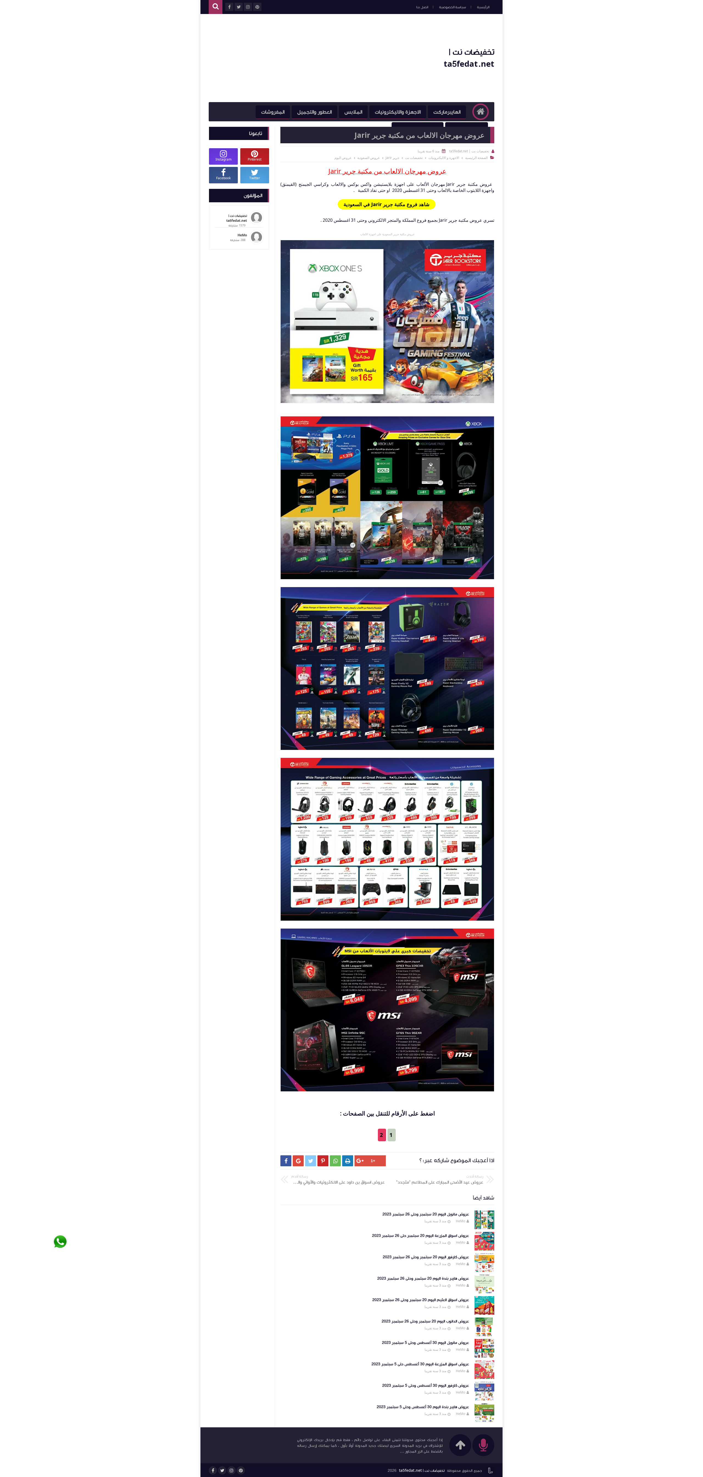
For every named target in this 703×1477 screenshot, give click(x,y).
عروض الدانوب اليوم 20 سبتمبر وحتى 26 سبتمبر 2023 (425, 1321)
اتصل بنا (422, 7)
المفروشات (272, 112)
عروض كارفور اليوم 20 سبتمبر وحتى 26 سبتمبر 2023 (426, 1257)
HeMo (460, 1221)
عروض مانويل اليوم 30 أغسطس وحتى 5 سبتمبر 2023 (425, 1343)
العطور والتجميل (314, 112)
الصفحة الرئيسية (476, 157)
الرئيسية (483, 7)
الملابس (353, 112)
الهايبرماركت (447, 112)
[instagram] (231, 1470)
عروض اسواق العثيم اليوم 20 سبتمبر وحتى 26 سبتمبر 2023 (420, 1300)
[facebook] (213, 1470)
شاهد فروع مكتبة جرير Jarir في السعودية (386, 204)
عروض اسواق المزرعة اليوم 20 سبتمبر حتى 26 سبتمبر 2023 (420, 1235)
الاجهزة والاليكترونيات (398, 112)
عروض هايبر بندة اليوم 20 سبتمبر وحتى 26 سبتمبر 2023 (423, 1278)
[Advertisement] (309, 58)
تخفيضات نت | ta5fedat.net (422, 1470)
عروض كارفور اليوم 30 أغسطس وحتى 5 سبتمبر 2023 (425, 1385)
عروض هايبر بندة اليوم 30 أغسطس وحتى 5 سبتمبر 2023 (423, 1407)
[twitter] (222, 1470)
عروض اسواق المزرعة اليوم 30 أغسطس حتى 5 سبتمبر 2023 (420, 1364)
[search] (215, 7)
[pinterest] (241, 1470)
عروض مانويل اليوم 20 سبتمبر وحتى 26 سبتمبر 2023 (426, 1214)
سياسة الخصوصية (452, 7)
